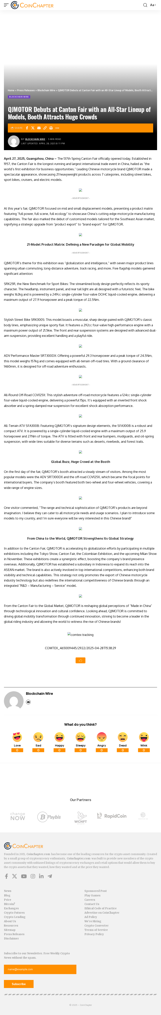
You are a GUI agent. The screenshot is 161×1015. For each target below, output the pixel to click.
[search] (145, 5)
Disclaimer (11, 938)
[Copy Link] (45, 128)
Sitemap (10, 930)
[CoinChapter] (32, 5)
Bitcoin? (9, 904)
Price (7, 899)
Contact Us (91, 904)
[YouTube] (24, 876)
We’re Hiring (92, 921)
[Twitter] (14, 876)
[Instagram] (33, 876)
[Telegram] (50, 876)
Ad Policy (90, 917)
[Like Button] (80, 660)
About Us (10, 921)
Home (11, 90)
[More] (57, 128)
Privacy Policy (94, 934)
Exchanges (11, 908)
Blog (7, 895)
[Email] (39, 128)
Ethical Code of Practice (100, 908)
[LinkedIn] (41, 876)
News (7, 891)
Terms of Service (96, 930)
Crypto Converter (96, 925)
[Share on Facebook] (27, 128)
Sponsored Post (95, 891)
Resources (11, 925)
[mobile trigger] (7, 5)
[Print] (51, 128)
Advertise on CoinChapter (101, 912)
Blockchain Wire (46, 90)
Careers (89, 899)
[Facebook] (6, 876)
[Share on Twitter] (33, 128)
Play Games (92, 895)
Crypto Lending (15, 917)
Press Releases (26, 90)
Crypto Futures (14, 912)
